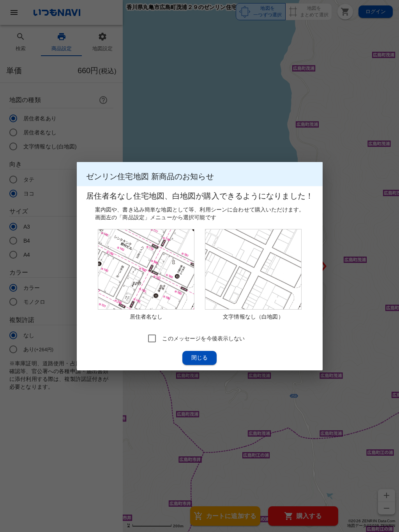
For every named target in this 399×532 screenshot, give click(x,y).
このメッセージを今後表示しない (203, 338)
